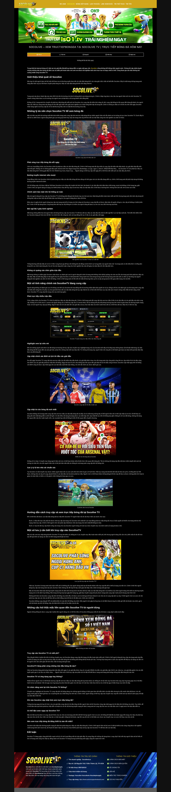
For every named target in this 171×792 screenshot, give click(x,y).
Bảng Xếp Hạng (82, 4)
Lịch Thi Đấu (95, 4)
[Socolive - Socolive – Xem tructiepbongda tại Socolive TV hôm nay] (27, 4)
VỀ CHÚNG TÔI (114, 767)
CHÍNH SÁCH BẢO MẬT (117, 759)
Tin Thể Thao (119, 4)
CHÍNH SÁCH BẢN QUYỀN (118, 763)
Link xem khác (107, 4)
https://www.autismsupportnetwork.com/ (91, 779)
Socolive (71, 4)
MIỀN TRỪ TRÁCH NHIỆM (118, 775)
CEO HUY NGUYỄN (115, 779)
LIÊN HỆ (112, 771)
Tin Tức (129, 4)
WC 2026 (63, 4)
